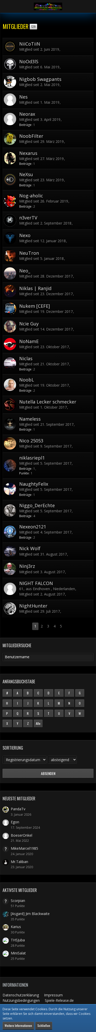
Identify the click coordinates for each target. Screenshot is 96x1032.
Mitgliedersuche (17, 645)
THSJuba (18, 940)
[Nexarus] (10, 158)
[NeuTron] (10, 256)
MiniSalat (18, 953)
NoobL (26, 380)
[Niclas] (10, 363)
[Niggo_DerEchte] (10, 510)
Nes (23, 97)
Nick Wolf (29, 548)
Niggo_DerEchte (37, 505)
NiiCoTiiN (29, 44)
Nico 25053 (31, 441)
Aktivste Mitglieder (20, 890)
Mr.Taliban (19, 861)
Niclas (26, 358)
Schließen (43, 1025)
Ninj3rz (27, 566)
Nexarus (28, 153)
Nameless (30, 419)
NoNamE (29, 341)
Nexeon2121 (32, 527)
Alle (38, 723)
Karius (16, 926)
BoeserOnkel (21, 835)
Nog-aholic (31, 196)
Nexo (24, 235)
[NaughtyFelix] (10, 489)
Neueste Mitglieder (19, 798)
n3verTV (28, 218)
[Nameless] (10, 424)
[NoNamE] (10, 344)
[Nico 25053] (10, 443)
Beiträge (25, 125)
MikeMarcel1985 (24, 848)
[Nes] (10, 99)
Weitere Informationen (18, 1025)
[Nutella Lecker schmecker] (10, 404)
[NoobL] (10, 385)
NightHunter (33, 606)
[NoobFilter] (10, 139)
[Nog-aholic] (10, 201)
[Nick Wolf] (10, 551)
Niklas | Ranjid (35, 288)
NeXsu (26, 174)
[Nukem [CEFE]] (10, 309)
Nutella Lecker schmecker (47, 402)
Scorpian (18, 900)
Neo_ (24, 271)
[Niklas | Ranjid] (10, 291)
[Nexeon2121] (10, 532)
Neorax (27, 114)
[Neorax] (10, 119)
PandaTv (18, 808)
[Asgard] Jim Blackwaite (30, 913)
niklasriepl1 (32, 458)
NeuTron (29, 253)
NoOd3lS (28, 61)
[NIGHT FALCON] (10, 589)
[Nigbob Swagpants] (10, 82)
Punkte (24, 473)
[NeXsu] (10, 179)
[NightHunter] (10, 608)
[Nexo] (10, 238)
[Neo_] (10, 273)
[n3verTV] (10, 220)
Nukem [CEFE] (34, 306)
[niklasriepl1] (10, 465)
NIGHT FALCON (36, 583)
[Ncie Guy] (10, 326)
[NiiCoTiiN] (10, 46)
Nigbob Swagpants (40, 79)
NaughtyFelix (33, 484)
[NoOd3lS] (10, 64)
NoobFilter (31, 136)
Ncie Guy (29, 324)
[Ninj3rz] (10, 569)
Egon (15, 822)
